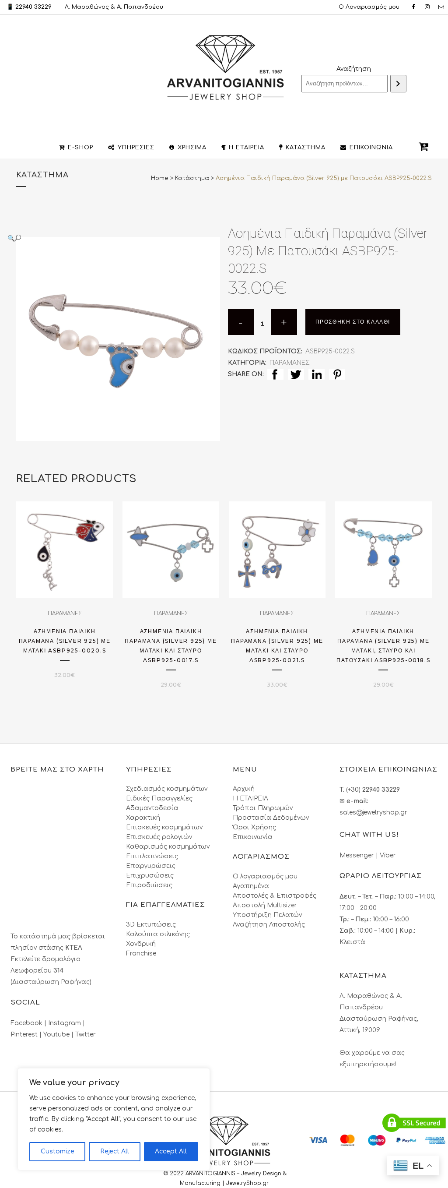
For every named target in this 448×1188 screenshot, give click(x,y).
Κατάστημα (192, 178)
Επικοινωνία (253, 837)
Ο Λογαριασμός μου (369, 7)
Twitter (85, 1034)
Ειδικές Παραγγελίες (159, 798)
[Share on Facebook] (275, 374)
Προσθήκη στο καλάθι (352, 322)
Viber (388, 855)
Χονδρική (141, 944)
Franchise (141, 953)
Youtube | (59, 1034)
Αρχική (244, 789)
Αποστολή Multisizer (265, 905)
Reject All (114, 1151)
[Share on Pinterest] (337, 374)
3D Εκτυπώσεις (151, 924)
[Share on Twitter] (296, 374)
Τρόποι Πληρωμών (263, 808)
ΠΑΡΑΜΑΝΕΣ (290, 363)
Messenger (357, 855)
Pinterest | (26, 1034)
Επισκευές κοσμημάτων (164, 827)
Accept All (171, 1151)
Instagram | (66, 1023)
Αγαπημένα (251, 886)
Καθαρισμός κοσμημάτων (168, 846)
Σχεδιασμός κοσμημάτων (166, 789)
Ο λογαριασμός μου (265, 876)
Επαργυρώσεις (150, 866)
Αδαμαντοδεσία (152, 808)
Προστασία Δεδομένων (271, 817)
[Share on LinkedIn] (316, 374)
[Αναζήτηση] (398, 83)
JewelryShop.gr (248, 1183)
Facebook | (29, 1023)
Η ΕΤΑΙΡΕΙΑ (250, 798)
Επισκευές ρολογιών (159, 837)
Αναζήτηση (353, 69)
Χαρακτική (143, 817)
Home (159, 178)
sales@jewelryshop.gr (373, 812)
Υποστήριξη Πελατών (267, 915)
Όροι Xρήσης (254, 827)
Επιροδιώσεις (149, 885)
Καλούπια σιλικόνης (158, 934)
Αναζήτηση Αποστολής (269, 924)
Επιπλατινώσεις (152, 856)
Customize (57, 1151)
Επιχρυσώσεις (150, 875)
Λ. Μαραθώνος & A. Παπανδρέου (114, 7)
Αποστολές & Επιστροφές (274, 895)
